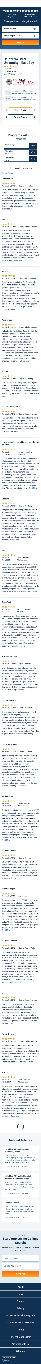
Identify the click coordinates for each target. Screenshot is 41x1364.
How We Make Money (20, 1336)
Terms (20, 1329)
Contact (20, 1301)
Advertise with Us (20, 1344)
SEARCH (20, 42)
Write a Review (20, 117)
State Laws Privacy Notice (20, 1322)
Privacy (20, 1308)
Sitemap (20, 1351)
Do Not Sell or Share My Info (20, 1315)
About (21, 1287)
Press (20, 1294)
